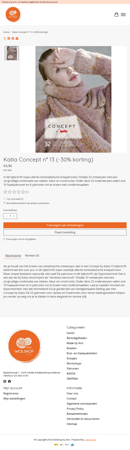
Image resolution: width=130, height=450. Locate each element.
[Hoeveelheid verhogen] (14, 216)
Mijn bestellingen (14, 398)
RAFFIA (71, 373)
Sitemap (72, 424)
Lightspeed (90, 439)
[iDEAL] (56, 445)
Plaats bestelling (65, 232)
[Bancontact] (62, 445)
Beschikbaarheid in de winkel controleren (28, 203)
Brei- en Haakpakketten (82, 353)
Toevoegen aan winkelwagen (65, 225)
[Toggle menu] (123, 14)
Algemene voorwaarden (82, 403)
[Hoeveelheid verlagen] (6, 216)
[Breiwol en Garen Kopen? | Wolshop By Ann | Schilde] (13, 14)
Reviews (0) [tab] (32, 255)
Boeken (72, 348)
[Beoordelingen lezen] (14, 192)
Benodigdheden (77, 338)
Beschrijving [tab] (13, 255)
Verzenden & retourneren (83, 419)
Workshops (74, 363)
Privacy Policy (75, 409)
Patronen (73, 368)
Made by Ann (75, 343)
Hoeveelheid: (10, 210)
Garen (70, 333)
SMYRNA (72, 379)
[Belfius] (67, 445)
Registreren (10, 393)
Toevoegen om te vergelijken (21, 239)
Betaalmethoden (77, 414)
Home (6, 32)
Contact (72, 398)
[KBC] (72, 445)
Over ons (72, 393)
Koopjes (72, 358)
